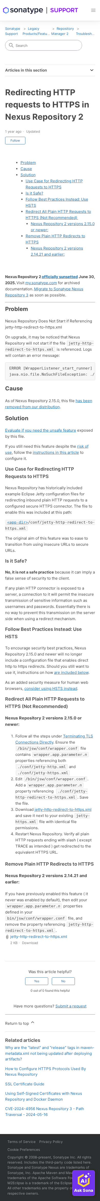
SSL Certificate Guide (24, 1084)
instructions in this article (56, 452)
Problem (28, 162)
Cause (26, 168)
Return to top (17, 1023)
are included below (71, 672)
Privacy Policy (51, 1142)
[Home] (41, 10)
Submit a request (70, 1006)
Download (30, 943)
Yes (36, 981)
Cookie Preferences (23, 1150)
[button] (93, 10)
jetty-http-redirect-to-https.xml (63, 809)
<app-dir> (17, 522)
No (63, 981)
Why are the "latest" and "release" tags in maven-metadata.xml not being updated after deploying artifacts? (49, 1053)
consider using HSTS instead (50, 688)
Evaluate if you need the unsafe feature (40, 430)
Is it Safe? (34, 193)
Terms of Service (21, 1142)
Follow (15, 140)
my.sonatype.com (41, 282)
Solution (28, 174)
